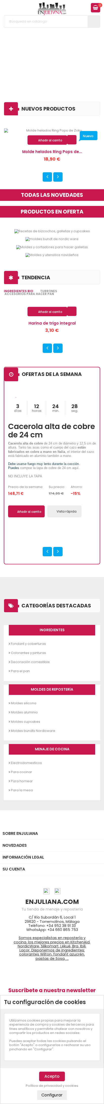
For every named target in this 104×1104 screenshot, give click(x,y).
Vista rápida (71, 139)
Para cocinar (21, 772)
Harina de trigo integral (52, 323)
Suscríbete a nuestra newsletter (52, 990)
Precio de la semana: (25, 487)
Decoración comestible (30, 662)
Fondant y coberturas (28, 643)
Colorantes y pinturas (28, 652)
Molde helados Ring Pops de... (52, 151)
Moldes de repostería (52, 689)
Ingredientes (52, 630)
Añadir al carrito (47, 140)
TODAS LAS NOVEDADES (52, 195)
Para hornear (22, 781)
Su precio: (57, 487)
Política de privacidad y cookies (52, 1086)
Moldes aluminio (24, 712)
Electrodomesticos (26, 762)
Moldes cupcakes (25, 721)
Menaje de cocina (52, 749)
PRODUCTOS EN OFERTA (52, 211)
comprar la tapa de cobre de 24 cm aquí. (50, 468)
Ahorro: (77, 487)
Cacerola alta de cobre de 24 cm (51, 430)
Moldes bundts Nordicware (33, 730)
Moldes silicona (23, 703)
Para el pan (20, 671)
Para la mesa (22, 790)
